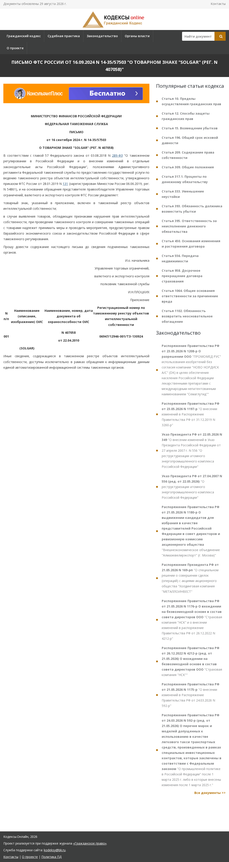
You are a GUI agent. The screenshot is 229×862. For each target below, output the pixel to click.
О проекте (15, 48)
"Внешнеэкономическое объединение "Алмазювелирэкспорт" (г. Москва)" (191, 531)
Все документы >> (210, 793)
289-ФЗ (117, 155)
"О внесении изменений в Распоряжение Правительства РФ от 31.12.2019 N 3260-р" (190, 414)
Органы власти (137, 36)
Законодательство (102, 36)
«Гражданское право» (89, 843)
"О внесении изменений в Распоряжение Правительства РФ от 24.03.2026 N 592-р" (190, 695)
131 (65, 184)
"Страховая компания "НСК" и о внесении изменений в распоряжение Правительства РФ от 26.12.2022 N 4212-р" (192, 620)
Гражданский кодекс (24, 36)
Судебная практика (64, 36)
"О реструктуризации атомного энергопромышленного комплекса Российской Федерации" (192, 487)
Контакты (218, 4)
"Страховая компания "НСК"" (192, 661)
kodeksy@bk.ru (55, 850)
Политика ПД (51, 857)
